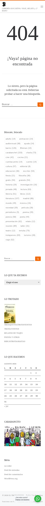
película (27, 208)
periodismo (12, 212)
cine (10, 157)
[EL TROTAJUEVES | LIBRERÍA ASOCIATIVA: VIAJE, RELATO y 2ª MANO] (4, 4)
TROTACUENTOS (11, 328)
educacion (13, 171)
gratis (10, 180)
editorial (25, 166)
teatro (10, 231)
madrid (28, 198)
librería (11, 194)
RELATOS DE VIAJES (13, 333)
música (25, 203)
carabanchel (14, 152)
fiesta (10, 175)
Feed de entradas (12, 470)
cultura (11, 166)
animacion (26, 139)
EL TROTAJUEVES (16, 495)
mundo (11, 203)
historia (11, 185)
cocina (23, 157)
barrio (11, 148)
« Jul (6, 406)
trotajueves (13, 235)
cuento (31, 162)
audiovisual (13, 143)
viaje (10, 240)
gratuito (24, 180)
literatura (12, 198)
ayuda (29, 143)
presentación (14, 221)
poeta (24, 217)
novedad (12, 208)
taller (25, 226)
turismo (29, 235)
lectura (25, 189)
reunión (11, 226)
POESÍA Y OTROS (12, 337)
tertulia (24, 231)
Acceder (8, 466)
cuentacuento (14, 162)
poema (28, 212)
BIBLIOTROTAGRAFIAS (14, 341)
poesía (11, 217)
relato (30, 221)
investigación (28, 185)
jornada (11, 189)
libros (25, 194)
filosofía (24, 175)
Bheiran (26, 148)
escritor (29, 171)
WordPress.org (11, 478)
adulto (11, 139)
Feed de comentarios (13, 474)
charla (31, 152)
